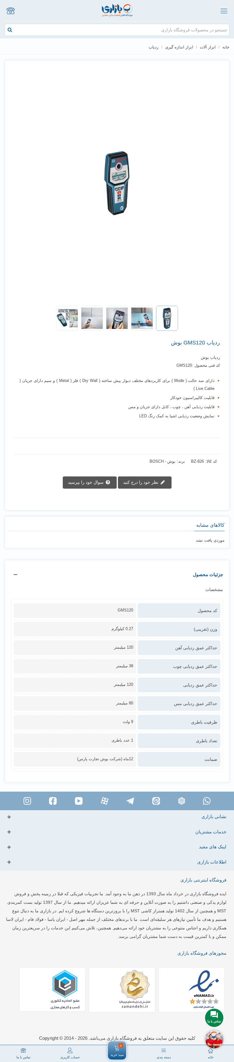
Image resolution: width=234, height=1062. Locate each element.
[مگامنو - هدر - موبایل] (223, 10)
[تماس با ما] (10, 10)
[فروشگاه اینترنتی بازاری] (117, 10)
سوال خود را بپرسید (86, 482)
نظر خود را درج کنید (141, 482)
